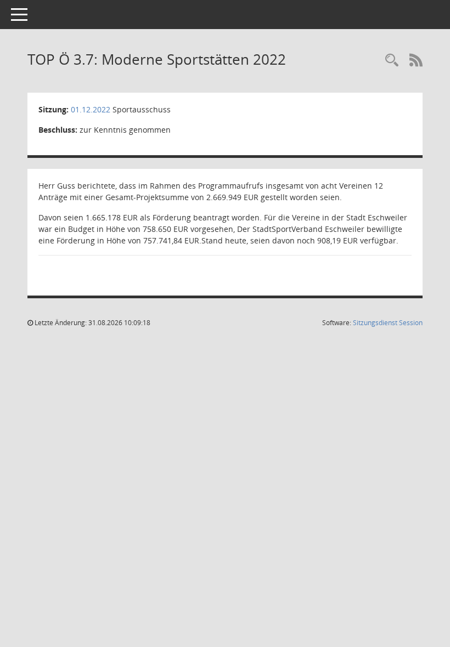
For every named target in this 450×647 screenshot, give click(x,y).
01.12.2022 (90, 109)
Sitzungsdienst (388, 322)
